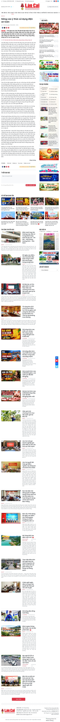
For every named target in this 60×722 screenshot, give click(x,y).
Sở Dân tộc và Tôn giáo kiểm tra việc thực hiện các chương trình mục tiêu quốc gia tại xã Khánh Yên (28, 288)
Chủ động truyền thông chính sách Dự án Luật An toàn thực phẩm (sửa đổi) (53, 120)
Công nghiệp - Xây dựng (25, 665)
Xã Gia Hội (53, 102)
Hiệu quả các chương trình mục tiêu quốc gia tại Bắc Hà (28, 413)
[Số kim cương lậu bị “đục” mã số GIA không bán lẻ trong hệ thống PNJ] (44, 135)
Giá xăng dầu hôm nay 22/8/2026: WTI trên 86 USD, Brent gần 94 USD (7, 209)
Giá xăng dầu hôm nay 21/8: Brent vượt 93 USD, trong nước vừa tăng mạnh (29, 353)
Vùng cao (42, 231)
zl (58, 1)
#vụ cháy (20, 163)
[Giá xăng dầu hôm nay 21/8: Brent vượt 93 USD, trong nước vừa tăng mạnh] (11, 355)
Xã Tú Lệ (44, 97)
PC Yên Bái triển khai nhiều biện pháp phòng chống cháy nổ (17, 40)
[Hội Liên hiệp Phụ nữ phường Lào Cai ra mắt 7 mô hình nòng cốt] (44, 143)
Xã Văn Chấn (54, 104)
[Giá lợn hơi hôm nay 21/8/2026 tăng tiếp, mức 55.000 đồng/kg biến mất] (49, 28)
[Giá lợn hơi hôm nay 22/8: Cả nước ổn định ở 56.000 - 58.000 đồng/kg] (37, 202)
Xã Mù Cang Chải (45, 94)
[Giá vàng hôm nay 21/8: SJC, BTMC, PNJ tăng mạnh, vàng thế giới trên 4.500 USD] (11, 334)
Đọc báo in (56, 12)
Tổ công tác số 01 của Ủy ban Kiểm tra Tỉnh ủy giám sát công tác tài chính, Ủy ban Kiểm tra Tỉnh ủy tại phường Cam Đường (29, 312)
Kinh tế (12, 12)
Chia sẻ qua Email (8, 27)
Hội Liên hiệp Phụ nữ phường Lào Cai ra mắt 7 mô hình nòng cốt (53, 143)
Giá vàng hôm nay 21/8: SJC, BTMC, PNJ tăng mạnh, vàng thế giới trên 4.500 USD (28, 333)
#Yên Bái (9, 163)
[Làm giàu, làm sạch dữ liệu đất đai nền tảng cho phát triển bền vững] (37, 216)
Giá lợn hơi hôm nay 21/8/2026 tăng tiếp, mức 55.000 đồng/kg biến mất (46, 36)
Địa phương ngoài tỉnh (45, 88)
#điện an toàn (27, 163)
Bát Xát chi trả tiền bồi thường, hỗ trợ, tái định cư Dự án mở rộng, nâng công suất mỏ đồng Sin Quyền (22, 223)
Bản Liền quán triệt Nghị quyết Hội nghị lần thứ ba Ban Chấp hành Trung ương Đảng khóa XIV (53, 111)
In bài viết (6, 27)
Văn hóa (19, 12)
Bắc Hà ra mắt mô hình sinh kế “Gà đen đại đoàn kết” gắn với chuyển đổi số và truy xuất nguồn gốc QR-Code (28, 682)
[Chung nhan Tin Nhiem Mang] (52, 719)
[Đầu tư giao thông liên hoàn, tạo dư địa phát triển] (11, 630)
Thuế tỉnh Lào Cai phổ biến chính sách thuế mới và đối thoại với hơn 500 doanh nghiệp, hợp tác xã (51, 223)
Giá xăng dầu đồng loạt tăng (28, 612)
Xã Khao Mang (54, 91)
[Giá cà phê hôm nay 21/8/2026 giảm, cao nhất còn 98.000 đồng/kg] (11, 375)
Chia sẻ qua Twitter (4, 27)
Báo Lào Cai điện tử (30, 7)
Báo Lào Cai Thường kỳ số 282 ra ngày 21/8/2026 (49, 246)
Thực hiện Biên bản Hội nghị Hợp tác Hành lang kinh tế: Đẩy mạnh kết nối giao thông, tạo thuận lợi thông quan (28, 565)
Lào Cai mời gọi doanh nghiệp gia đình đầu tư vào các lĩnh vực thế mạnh (29, 443)
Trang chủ (2, 12)
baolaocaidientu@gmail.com (25, 714)
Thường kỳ (49, 231)
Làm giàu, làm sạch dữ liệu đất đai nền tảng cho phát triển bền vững (36, 223)
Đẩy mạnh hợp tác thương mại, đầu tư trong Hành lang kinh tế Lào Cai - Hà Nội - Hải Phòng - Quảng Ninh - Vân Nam (28, 237)
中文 (51, 1)
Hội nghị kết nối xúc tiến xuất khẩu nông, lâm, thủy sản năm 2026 (8, 223)
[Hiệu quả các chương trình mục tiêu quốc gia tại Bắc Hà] (11, 415)
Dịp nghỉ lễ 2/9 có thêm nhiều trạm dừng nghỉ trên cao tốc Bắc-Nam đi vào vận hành (29, 659)
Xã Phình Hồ (53, 99)
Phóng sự (39, 12)
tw (56, 366)
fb (54, 1)
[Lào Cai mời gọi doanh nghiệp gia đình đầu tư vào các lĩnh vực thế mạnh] (11, 445)
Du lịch (22, 12)
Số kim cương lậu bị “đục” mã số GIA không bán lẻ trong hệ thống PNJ (53, 136)
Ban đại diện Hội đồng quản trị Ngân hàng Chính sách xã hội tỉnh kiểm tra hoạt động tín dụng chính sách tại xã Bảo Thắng (29, 496)
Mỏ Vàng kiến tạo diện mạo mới (28, 536)
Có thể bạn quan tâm (7, 195)
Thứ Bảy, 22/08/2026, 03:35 (8, 1)
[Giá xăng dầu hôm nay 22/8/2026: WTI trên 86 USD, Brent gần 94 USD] (8, 202)
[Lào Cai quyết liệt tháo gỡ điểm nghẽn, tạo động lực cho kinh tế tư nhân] (11, 466)
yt (56, 1)
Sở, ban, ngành (54, 89)
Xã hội (16, 12)
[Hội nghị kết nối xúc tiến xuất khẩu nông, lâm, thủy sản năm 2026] (8, 216)
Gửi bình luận (31, 185)
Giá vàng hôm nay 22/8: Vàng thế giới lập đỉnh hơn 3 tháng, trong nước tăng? (46, 46)
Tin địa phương (43, 84)
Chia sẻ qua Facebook (2, 27)
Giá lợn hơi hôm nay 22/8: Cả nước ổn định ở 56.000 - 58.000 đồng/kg (36, 209)
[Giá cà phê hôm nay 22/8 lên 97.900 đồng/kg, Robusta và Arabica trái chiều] (52, 202)
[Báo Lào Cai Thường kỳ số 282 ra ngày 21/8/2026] (49, 241)
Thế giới (34, 12)
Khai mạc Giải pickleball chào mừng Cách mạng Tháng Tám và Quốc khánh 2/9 (53, 128)
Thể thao (31, 12)
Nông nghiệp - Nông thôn (25, 540)
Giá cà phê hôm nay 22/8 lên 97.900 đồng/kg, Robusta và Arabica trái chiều (52, 209)
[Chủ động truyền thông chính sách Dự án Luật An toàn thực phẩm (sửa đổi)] (44, 119)
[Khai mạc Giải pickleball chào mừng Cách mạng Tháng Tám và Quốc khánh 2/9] (44, 127)
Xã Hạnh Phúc (45, 99)
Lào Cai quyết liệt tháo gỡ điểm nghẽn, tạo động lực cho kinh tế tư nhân (29, 465)
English (48, 1)
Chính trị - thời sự (7, 12)
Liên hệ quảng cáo (30, 1)
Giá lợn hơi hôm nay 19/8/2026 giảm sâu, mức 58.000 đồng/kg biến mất (46, 51)
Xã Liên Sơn (44, 102)
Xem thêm (18, 699)
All (59, 12)
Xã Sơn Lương (45, 104)
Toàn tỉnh (44, 91)
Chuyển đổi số (44, 12)
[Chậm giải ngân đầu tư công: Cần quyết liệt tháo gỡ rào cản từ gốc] (11, 587)
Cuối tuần (55, 231)
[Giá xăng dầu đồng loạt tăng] (11, 615)
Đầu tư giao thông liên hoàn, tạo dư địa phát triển (29, 628)
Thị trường (24, 338)
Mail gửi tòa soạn (20, 1)
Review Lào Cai (50, 12)
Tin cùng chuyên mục (7, 229)
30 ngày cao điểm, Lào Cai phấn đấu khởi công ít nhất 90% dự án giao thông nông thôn (28, 258)
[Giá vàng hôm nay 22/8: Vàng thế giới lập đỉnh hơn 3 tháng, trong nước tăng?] (23, 202)
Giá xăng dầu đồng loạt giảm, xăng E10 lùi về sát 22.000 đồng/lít (46, 41)
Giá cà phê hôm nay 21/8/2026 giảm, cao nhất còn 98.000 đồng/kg (29, 373)
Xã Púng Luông (54, 94)
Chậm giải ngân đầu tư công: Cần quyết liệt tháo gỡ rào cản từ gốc (28, 585)
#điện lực (15, 163)
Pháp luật (27, 12)
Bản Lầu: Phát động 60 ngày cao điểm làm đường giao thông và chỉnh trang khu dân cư (28, 517)
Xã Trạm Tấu (54, 97)
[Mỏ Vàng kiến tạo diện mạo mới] (11, 540)
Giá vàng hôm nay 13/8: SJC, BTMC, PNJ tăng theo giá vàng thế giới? (46, 56)
